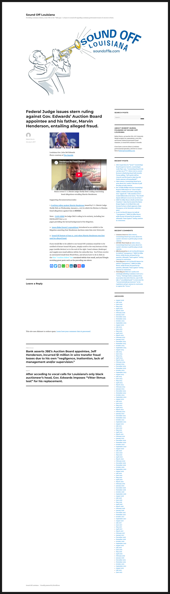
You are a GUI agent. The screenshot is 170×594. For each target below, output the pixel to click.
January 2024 (120, 364)
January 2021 (120, 438)
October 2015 (120, 564)
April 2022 (119, 407)
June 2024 (119, 354)
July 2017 (119, 523)
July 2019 (119, 473)
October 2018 (120, 492)
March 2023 (120, 385)
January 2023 (120, 389)
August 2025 (120, 325)
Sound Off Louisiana (40, 14)
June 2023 (119, 378)
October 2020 (120, 444)
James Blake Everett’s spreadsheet (65, 227)
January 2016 (120, 558)
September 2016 (121, 543)
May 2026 (119, 306)
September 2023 (121, 372)
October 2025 (120, 321)
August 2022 (120, 399)
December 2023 (121, 366)
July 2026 (119, 302)
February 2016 (120, 556)
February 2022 (120, 411)
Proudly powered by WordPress (50, 585)
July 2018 (119, 498)
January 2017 (120, 535)
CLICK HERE (59, 216)
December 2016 (121, 537)
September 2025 (121, 323)
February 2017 (120, 533)
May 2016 (119, 552)
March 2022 (120, 409)
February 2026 (120, 313)
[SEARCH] (142, 118)
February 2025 (120, 337)
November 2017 (121, 514)
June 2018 (119, 500)
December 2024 (121, 341)
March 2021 (119, 434)
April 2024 (119, 358)
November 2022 (121, 393)
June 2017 (119, 525)
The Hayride (68, 155)
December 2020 (121, 440)
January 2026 (120, 315)
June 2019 (119, 475)
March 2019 (120, 482)
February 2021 (120, 436)
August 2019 (120, 471)
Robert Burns (30, 139)
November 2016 (121, 539)
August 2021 (120, 424)
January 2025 (120, 339)
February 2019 (120, 484)
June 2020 (119, 453)
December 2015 (121, 560)
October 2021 (120, 420)
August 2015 (120, 568)
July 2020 (119, 451)
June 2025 (119, 329)
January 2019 (120, 486)
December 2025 (121, 317)
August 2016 (120, 545)
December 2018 (121, 488)
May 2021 (119, 430)
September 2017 (121, 519)
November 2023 (121, 368)
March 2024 (120, 360)
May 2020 (119, 455)
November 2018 (121, 490)
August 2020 (120, 449)
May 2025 (119, 331)
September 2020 (121, 446)
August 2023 (120, 374)
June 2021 (119, 428)
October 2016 (120, 541)
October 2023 (120, 370)
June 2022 (119, 403)
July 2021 (119, 426)
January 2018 (120, 510)
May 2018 (119, 502)
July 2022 (119, 401)
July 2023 (119, 376)
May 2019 (119, 477)
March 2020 (120, 459)
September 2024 (121, 348)
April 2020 (119, 457)
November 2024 (121, 343)
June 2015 (119, 572)
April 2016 (119, 554)
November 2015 (121, 562)
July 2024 (119, 352)
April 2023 (119, 383)
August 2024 (120, 350)
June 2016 (119, 550)
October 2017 (120, 517)
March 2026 (120, 310)
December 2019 (121, 463)
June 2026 (119, 304)
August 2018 (120, 496)
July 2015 (119, 570)
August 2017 (120, 521)
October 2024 (120, 346)
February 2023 (120, 387)
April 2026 (119, 308)
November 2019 (121, 465)
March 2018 (119, 506)
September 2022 (121, 397)
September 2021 (121, 422)
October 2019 (120, 467)
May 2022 (119, 405)
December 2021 (121, 416)
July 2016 (119, 547)
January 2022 (120, 414)
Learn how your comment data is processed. (73, 331)
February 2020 (120, 461)
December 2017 (121, 512)
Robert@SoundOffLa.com (127, 151)
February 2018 (120, 508)
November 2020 (121, 442)
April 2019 (119, 479)
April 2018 (119, 504)
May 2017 (119, 527)
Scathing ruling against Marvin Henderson (67, 205)
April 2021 (119, 432)
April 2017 (119, 529)
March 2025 (120, 335)
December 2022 (121, 391)
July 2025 (119, 327)
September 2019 (121, 469)
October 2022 (120, 395)
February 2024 (120, 362)
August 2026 (120, 300)
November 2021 (121, 418)
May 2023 (119, 381)
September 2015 (121, 566)
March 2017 (119, 531)
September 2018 (121, 494)
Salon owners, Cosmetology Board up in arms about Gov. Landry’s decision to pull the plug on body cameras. (129, 183)
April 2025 (119, 333)
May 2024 (119, 356)
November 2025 (121, 319)
